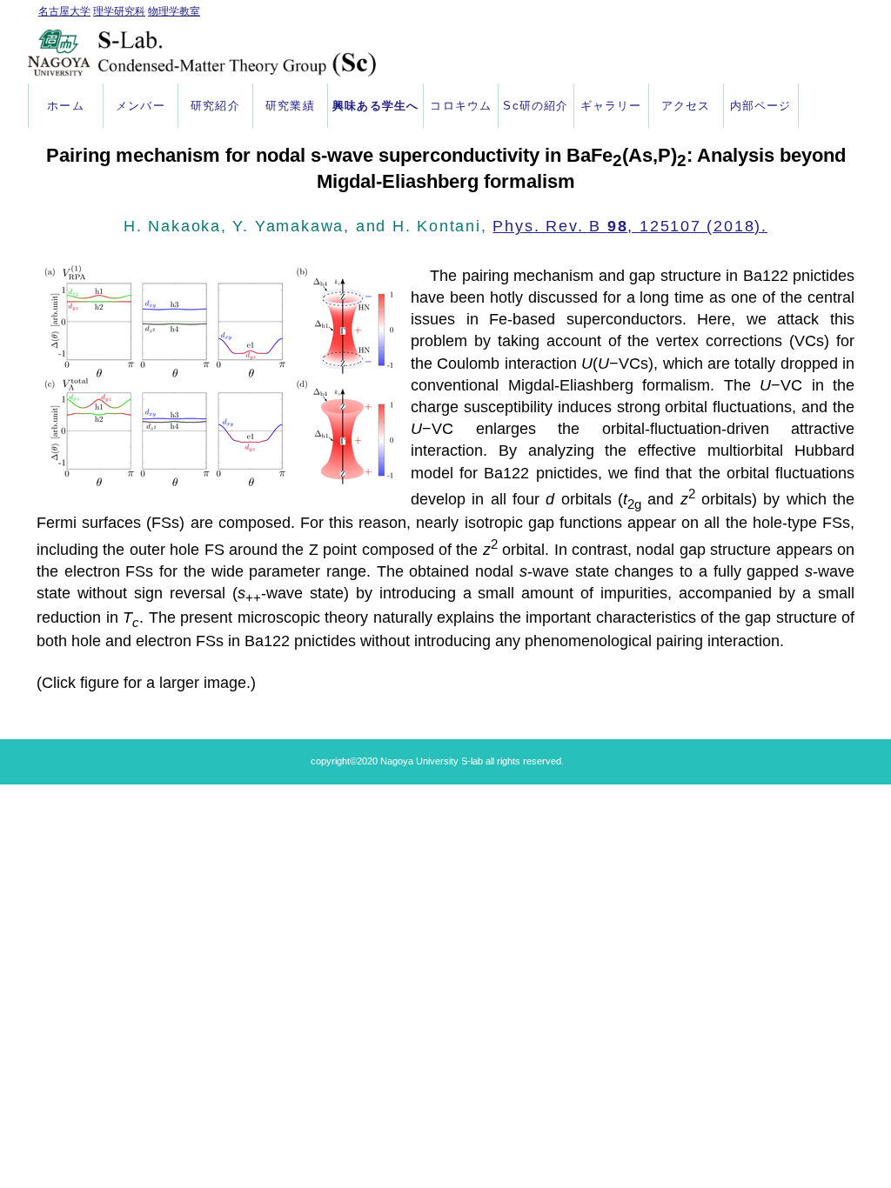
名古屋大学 (64, 11)
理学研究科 (119, 11)
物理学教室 (174, 11)
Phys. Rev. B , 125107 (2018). (629, 226)
